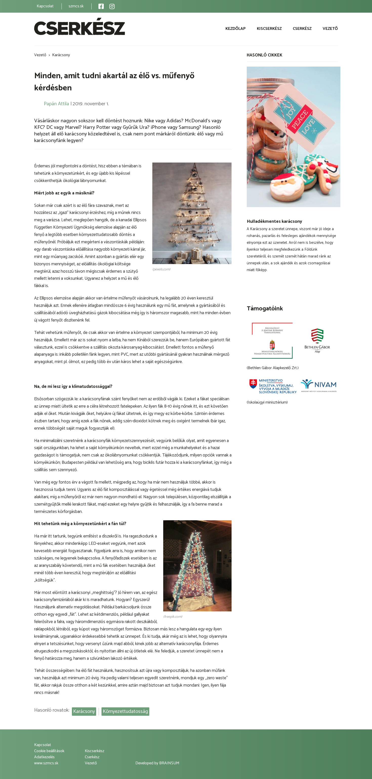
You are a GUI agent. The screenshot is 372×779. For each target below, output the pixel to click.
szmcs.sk (76, 6)
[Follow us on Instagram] (112, 6)
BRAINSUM (169, 763)
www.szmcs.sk (46, 763)
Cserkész (302, 29)
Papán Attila (56, 104)
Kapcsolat (45, 6)
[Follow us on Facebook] (101, 6)
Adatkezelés (44, 757)
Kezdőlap (235, 29)
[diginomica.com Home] (79, 27)
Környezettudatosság (125, 711)
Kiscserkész (269, 29)
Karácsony (61, 55)
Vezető (330, 29)
